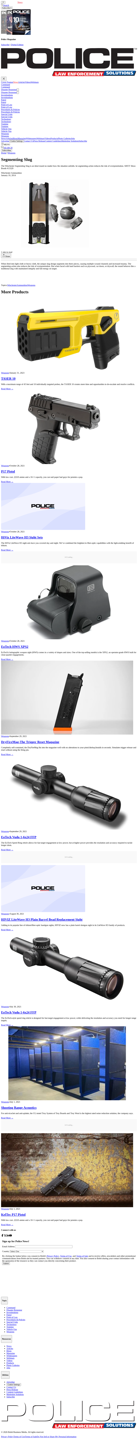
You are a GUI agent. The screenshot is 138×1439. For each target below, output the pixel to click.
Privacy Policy (7, 1437)
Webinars (39, 2)
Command (5, 84)
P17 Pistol (8, 471)
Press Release (39, 141)
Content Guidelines (53, 141)
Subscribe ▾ (6, 8)
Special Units (6, 114)
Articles (26, 2)
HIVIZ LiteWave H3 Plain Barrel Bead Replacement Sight (41, 919)
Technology (6, 119)
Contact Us (28, 141)
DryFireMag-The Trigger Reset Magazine (30, 742)
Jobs (73, 138)
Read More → (7, 389)
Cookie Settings (16, 141)
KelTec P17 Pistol (13, 1214)
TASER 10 (8, 378)
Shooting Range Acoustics (19, 1107)
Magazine (22, 138)
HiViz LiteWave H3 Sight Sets (22, 537)
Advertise (5, 141)
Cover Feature (11, 2)
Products (54, 138)
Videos (32, 2)
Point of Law (6, 105)
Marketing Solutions (70, 141)
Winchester (12, 285)
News (20, 2)
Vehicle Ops (6, 129)
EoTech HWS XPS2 (14, 646)
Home (3, 153)
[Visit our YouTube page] (10, 1236)
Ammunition (22, 285)
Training (4, 124)
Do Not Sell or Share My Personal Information (56, 1437)
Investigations (7, 95)
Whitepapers (31, 138)
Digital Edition (17, 45)
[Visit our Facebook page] (2, 1236)
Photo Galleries (64, 138)
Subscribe (5, 45)
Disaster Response (9, 89)
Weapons (5, 134)
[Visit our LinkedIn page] (7, 1236)
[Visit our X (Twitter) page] (5, 1236)
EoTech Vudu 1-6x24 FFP (18, 837)
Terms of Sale (31, 1437)
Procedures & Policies (10, 109)
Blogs (15, 138)
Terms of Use (19, 1437)
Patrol (3, 100)
